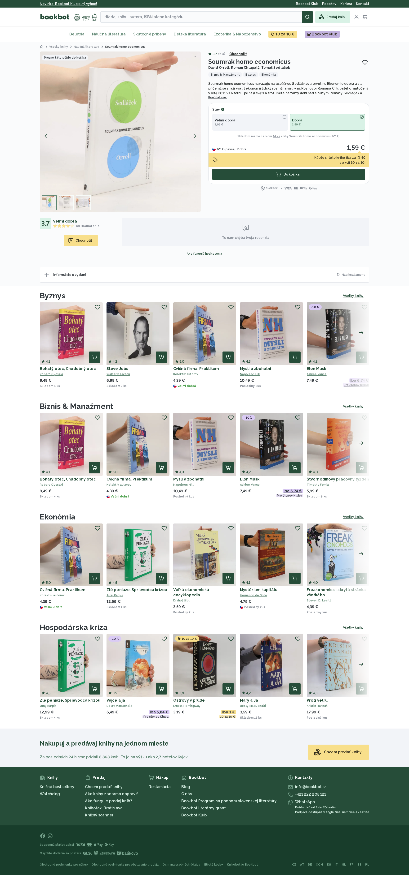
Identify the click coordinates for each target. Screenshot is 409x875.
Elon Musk (316, 368)
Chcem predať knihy (104, 787)
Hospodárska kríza (74, 627)
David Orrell (218, 67)
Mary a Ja (249, 700)
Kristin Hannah (317, 706)
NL (344, 864)
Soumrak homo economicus (309, 136)
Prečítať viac (217, 97)
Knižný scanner (99, 815)
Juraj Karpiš (115, 595)
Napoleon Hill (250, 374)
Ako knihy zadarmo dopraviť (111, 794)
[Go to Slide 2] (66, 202)
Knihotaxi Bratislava (104, 808)
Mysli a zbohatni (255, 368)
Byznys (53, 295)
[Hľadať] (307, 17)
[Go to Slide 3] (83, 202)
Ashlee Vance (317, 374)
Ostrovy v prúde (189, 700)
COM (319, 864)
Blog (185, 787)
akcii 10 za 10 (353, 162)
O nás (186, 794)
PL (367, 864)
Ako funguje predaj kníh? (108, 801)
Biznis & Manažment (76, 406)
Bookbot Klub (194, 815)
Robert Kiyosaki (51, 374)
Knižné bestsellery (57, 787)
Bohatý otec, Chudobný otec (68, 368)
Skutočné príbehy (149, 34)
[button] (120, 131)
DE (310, 864)
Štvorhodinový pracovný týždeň (338, 479)
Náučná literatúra (109, 34)
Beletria (76, 34)
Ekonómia (58, 516)
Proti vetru (317, 700)
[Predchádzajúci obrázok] (46, 136)
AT (302, 864)
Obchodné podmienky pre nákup (64, 864)
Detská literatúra (190, 34)
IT (336, 864)
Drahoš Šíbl (181, 600)
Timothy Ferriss (318, 484)
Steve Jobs (117, 368)
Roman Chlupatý (245, 67)
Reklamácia (160, 787)
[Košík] (365, 17)
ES (329, 864)
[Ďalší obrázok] (194, 136)
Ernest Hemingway (187, 706)
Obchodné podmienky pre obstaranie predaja (125, 864)
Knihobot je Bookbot (242, 864)
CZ (294, 864)
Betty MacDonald (120, 706)
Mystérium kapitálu (258, 590)
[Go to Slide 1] (49, 202)
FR (352, 864)
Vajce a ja (116, 700)
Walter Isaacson (118, 374)
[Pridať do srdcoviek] (365, 62)
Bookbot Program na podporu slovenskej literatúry (229, 801)
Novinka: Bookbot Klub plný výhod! (68, 4)
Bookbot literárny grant (203, 808)
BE (359, 864)
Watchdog (50, 794)
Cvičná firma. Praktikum (196, 368)
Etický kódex (213, 864)
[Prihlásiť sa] (356, 17)
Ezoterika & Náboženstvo (237, 34)
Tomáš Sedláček (275, 67)
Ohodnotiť (238, 54)
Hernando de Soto (253, 595)
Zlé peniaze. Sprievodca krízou (137, 590)
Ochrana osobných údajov (181, 864)
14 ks (276, 136)
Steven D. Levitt (319, 600)
